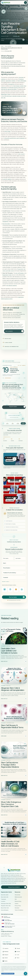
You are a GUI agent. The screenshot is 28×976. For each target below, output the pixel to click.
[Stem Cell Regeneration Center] (12, 2)
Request (23, 423)
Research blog (18, 901)
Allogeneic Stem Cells (5, 905)
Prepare (18, 423)
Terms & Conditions (19, 910)
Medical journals (18, 897)
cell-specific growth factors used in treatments (14, 138)
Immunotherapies (4, 910)
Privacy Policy (18, 905)
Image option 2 (10, 589)
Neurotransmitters (6, 223)
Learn (13, 423)
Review (7, 423)
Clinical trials (17, 894)
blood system (8, 131)
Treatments (3, 899)
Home (2, 46)
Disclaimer (17, 907)
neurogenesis (11, 84)
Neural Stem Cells (5, 907)
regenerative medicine (10, 80)
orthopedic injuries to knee (15, 87)
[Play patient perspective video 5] (14, 499)
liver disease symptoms (11, 285)
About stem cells (4, 897)
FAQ (16, 899)
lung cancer (20, 269)
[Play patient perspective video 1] (8, 481)
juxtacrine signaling (7, 179)
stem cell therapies (22, 80)
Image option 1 (4, 589)
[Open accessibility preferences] (25, 973)
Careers (16, 903)
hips (22, 87)
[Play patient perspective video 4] (20, 489)
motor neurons (21, 154)
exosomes (21, 77)
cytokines (3, 79)
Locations (3, 901)
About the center (4, 894)
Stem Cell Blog (8, 46)
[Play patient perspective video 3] (8, 489)
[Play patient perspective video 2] (20, 481)
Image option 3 (15, 589)
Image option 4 (21, 589)
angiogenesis (5, 221)
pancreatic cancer (10, 270)
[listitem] (14, 917)
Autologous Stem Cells (6, 903)
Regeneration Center (5, 94)
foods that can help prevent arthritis (9, 89)
